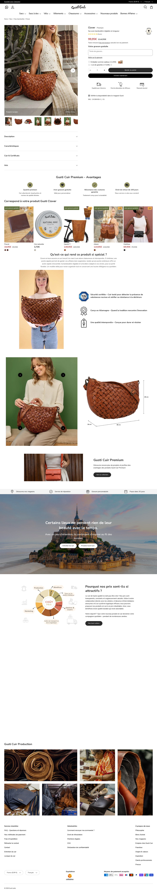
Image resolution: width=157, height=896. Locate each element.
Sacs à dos (34, 13)
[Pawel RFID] (5, 250)
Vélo (46, 13)
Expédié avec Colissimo (12, 2)
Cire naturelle (39, 244)
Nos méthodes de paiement (14, 834)
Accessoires (89, 13)
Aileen (96, 244)
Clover (28, 19)
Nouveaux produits (109, 13)
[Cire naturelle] (48, 224)
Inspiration (139, 856)
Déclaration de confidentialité (78, 847)
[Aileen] (108, 224)
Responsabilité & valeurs (68, 704)
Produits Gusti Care (88, 546)
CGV (69, 843)
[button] (6, 7)
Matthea (127, 244)
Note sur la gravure (95, 57)
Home (6, 19)
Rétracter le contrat (11, 843)
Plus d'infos (71, 112)
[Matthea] (138, 224)
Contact (7, 847)
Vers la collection (102, 475)
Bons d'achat (140, 834)
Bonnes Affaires (127, 13)
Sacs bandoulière (19, 19)
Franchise (138, 847)
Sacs (21, 13)
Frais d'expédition (10, 839)
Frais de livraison (104, 43)
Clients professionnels (143, 860)
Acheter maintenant (120, 76)
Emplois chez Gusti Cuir (144, 843)
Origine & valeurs (141, 852)
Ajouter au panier (130, 70)
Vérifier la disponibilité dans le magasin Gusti (107, 96)
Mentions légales (73, 839)
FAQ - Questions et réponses (15, 830)
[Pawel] (18, 224)
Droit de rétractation (74, 834)
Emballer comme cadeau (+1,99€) (103, 62)
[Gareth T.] (78, 224)
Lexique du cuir (9, 856)
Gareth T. (67, 244)
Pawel (6, 244)
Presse (138, 864)
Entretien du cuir (68, 546)
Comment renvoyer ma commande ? (80, 830)
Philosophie (139, 830)
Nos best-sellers (94, 623)
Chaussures (74, 13)
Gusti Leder (12, 888)
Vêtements (58, 13)
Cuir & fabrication (91, 704)
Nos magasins (140, 839)
